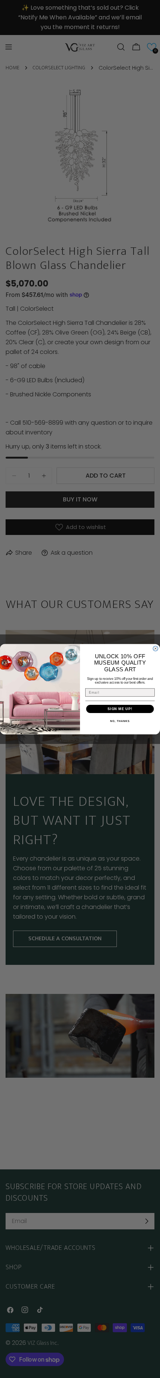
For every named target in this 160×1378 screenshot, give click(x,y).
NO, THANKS (119, 721)
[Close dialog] (155, 648)
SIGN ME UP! (120, 708)
